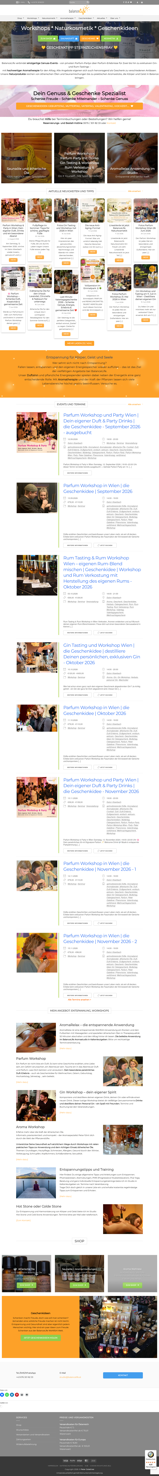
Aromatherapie (66, 18)
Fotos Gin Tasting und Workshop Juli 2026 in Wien (66, 228)
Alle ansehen (134, 191)
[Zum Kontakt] (23, 1220)
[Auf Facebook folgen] (123, 2)
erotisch (96, 449)
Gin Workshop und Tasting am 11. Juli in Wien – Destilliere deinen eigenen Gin (145, 295)
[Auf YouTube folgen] (131, 2)
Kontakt (111, 123)
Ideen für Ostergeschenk (117, 516)
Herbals (110, 604)
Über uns (114, 18)
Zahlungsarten (23, 1439)
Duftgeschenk (86, 449)
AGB (86, 1466)
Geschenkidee (125, 449)
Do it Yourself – (67, 175)
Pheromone (98, 455)
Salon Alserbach (75, 443)
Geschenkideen (85, 18)
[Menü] (155, 1451)
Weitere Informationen (77, 473)
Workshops (32, 18)
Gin (115, 677)
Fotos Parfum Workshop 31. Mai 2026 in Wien (119, 297)
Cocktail (130, 447)
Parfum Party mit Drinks (79, 158)
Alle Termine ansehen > (79, 999)
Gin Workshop (124, 677)
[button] (137, 2)
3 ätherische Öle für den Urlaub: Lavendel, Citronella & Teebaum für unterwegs (39, 296)
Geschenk (113, 449)
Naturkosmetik (48, 18)
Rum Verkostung (121, 607)
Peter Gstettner (85, 455)
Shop (19, 18)
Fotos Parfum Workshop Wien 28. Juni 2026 (145, 228)
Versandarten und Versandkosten (33, 1434)
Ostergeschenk (98, 452)
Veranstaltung (131, 443)
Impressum (53, 1466)
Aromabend (93, 447)
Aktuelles (101, 18)
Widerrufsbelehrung (26, 1444)
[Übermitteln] (88, 2)
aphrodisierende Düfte (77, 447)
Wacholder (123, 680)
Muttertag (87, 452)
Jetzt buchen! (106, 545)
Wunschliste (22, 1430)
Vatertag (120, 609)
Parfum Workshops (79, 153)
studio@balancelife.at (70, 1377)
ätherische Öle (119, 447)
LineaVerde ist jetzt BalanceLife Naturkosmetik (119, 228)
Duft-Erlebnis (73, 449)
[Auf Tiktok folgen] (128, 2)
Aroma (109, 601)
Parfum (109, 452)
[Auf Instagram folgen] (126, 2)
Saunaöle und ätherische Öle (26, 171)
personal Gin (112, 680)
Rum (131, 604)
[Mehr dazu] (65, 1048)
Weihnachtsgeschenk (77, 458)
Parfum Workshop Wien (117, 825)
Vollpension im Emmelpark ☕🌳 (92, 287)
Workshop (111, 443)
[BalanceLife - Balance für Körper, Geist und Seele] (79, 10)
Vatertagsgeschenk (115, 612)
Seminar (120, 443)
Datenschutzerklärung (71, 1466)
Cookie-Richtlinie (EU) (100, 1466)
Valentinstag (109, 455)
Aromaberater (106, 447)
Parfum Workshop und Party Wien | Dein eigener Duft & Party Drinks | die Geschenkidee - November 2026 (101, 785)
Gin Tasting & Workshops (79, 163)
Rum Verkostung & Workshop (79, 169)
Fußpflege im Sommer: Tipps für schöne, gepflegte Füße (39, 229)
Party (75, 455)
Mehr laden (79, 343)
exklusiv (104, 449)
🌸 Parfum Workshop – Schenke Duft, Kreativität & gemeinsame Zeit (13, 299)
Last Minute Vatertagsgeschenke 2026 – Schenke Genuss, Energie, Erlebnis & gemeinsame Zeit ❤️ (66, 303)
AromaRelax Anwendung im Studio (132, 171)
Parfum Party (118, 452)
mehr (13, 260)
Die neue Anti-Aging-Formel (92, 226)
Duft (136, 447)
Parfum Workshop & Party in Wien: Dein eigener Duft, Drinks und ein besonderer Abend (13, 230)
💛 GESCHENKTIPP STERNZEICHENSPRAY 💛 (79, 47)
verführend (120, 455)
